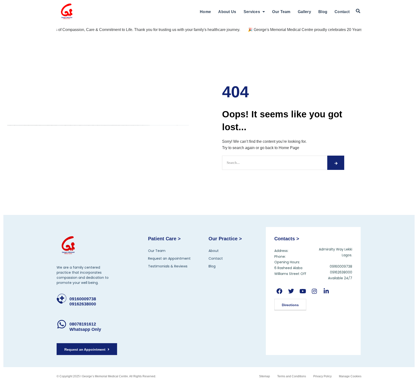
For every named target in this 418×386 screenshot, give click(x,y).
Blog (322, 12)
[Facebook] (279, 291)
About (214, 250)
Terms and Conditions (291, 376)
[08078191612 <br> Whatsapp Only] (62, 324)
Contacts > (286, 238)
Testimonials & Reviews (167, 266)
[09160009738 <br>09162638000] (62, 299)
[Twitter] (291, 291)
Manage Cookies (350, 376)
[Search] (335, 163)
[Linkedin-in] (326, 291)
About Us (227, 12)
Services (252, 12)
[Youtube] (303, 291)
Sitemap (264, 376)
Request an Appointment (169, 258)
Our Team (281, 12)
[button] (358, 11)
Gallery (304, 12)
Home (205, 12)
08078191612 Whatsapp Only (85, 327)
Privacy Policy (322, 376)
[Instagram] (314, 291)
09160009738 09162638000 (82, 301)
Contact (342, 12)
